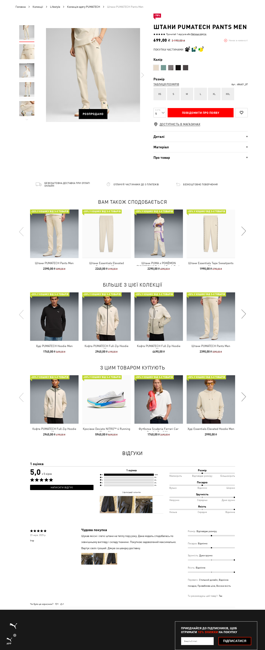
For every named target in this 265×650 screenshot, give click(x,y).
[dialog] (132, 325)
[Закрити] (205, 281)
